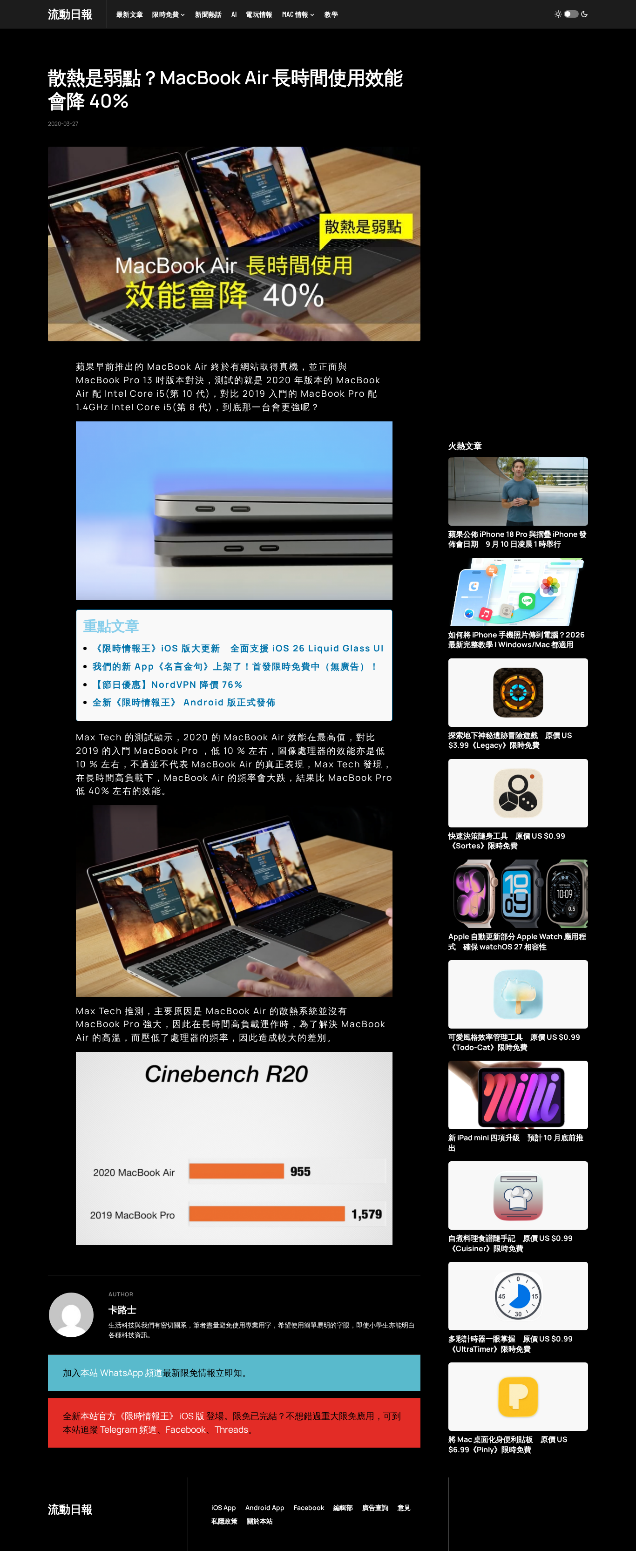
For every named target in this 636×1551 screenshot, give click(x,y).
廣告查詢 (375, 1507)
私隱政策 (224, 1521)
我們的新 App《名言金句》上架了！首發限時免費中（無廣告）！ (236, 666)
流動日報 (70, 13)
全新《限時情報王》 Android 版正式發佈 (184, 702)
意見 (404, 1507)
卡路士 (122, 1309)
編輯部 (343, 1507)
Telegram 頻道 (128, 1429)
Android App (264, 1507)
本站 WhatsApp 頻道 (121, 1373)
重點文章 (111, 625)
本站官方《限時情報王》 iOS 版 (142, 1416)
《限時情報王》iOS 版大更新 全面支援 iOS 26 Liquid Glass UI (238, 648)
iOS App (223, 1507)
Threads (231, 1429)
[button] (571, 14)
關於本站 (260, 1521)
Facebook (186, 1429)
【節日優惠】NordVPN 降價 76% (168, 684)
